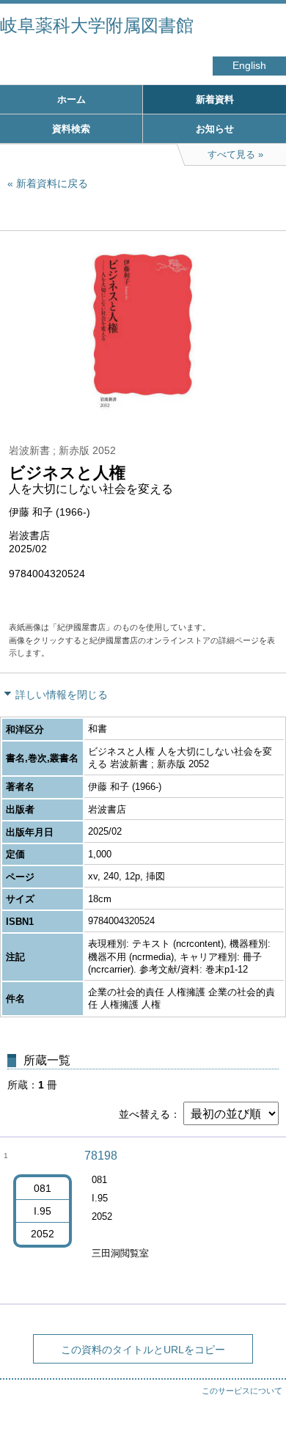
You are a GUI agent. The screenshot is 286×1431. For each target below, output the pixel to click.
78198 (100, 1155)
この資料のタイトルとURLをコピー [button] (143, 1349)
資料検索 (71, 128)
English (249, 65)
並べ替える (144, 1114)
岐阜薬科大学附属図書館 (97, 25)
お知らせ (215, 128)
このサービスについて (242, 1390)
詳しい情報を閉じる (61, 694)
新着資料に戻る (52, 183)
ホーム (71, 99)
